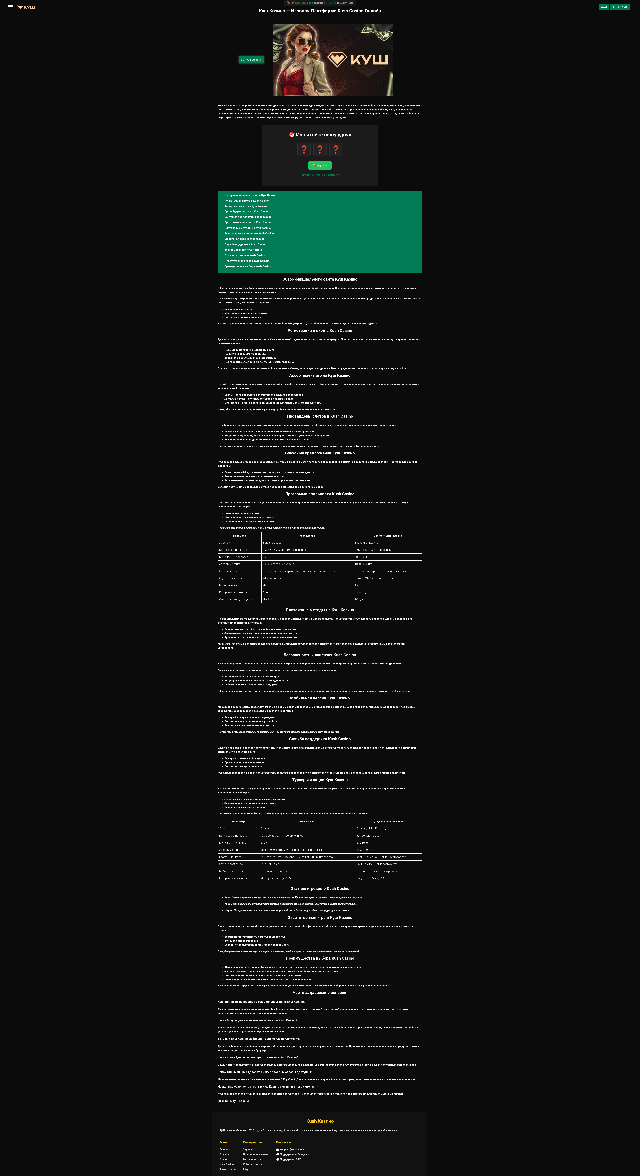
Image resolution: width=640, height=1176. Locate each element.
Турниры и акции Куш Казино (243, 249)
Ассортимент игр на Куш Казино (245, 206)
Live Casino (227, 1164)
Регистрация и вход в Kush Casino (246, 200)
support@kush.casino (293, 1149)
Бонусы (225, 1154)
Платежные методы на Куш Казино (247, 228)
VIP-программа (252, 1164)
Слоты (224, 1159)
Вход (604, 7)
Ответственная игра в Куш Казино (247, 261)
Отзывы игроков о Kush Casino (244, 255)
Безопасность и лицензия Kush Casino (249, 233)
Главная (225, 1149)
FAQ (245, 1169)
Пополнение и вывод (256, 1154)
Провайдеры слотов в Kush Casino (247, 211)
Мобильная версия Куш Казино (244, 238)
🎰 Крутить (320, 165)
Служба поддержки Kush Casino (245, 244)
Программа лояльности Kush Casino (248, 222)
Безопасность (252, 1159)
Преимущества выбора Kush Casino (247, 266)
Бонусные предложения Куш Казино (248, 217)
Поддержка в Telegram (294, 1154)
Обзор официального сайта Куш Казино (250, 195)
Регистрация (620, 7)
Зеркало (248, 1149)
